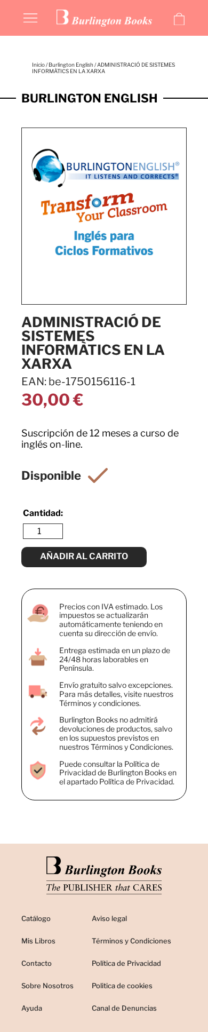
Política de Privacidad (126, 963)
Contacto (36, 963)
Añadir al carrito (84, 556)
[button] (30, 17)
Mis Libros (38, 940)
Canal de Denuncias (124, 1008)
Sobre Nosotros (47, 985)
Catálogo (36, 918)
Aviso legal (109, 918)
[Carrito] (179, 19)
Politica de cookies (122, 985)
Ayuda (31, 1008)
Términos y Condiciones (131, 940)
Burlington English (71, 64)
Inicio (38, 64)
